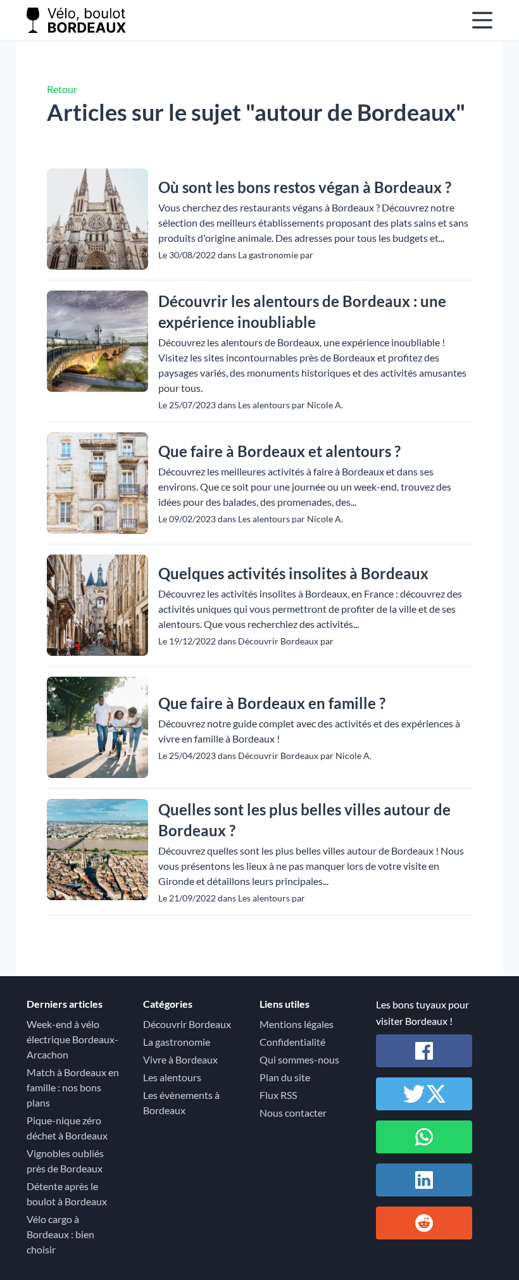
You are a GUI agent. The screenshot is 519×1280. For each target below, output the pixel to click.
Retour (62, 89)
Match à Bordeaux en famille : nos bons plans (73, 1087)
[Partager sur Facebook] (424, 1050)
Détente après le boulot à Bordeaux (67, 1193)
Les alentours (172, 1077)
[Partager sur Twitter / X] (424, 1093)
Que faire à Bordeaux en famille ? (271, 703)
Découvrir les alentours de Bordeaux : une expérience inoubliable (302, 311)
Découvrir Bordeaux (187, 1024)
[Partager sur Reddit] (424, 1223)
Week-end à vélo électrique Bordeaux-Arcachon (72, 1039)
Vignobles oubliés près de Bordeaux (65, 1160)
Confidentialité (292, 1042)
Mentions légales (297, 1024)
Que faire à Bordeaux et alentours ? (279, 451)
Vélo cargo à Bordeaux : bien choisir (60, 1234)
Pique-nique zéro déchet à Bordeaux (67, 1127)
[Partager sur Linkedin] (424, 1180)
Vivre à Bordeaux (180, 1059)
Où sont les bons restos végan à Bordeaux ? (304, 187)
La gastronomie (176, 1042)
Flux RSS (278, 1095)
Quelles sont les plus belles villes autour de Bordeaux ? (304, 819)
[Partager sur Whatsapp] (424, 1136)
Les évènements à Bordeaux (181, 1102)
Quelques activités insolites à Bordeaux (293, 573)
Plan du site (285, 1077)
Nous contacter (293, 1113)
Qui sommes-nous (299, 1059)
